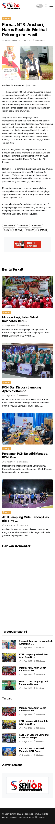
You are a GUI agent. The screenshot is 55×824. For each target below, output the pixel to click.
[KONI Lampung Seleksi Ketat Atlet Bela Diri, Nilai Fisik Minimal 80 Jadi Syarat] (9, 657)
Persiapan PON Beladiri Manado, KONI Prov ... (31, 750)
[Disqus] (27, 584)
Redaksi (13, 817)
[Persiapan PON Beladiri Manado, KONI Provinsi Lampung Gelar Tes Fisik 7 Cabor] (9, 751)
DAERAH (43, 230)
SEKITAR (18, 230)
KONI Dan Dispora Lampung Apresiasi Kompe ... (21, 389)
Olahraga (6, 18)
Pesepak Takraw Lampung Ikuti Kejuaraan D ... (35, 642)
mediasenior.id (11, 40)
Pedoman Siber (26, 817)
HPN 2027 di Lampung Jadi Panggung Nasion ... (33, 683)
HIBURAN (37, 225)
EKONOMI (24, 225)
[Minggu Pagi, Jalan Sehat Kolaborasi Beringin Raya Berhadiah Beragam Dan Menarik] (9, 670)
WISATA (30, 230)
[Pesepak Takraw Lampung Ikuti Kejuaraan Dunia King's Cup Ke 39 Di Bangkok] (9, 644)
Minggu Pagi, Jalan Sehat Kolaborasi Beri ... (20, 319)
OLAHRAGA (10, 225)
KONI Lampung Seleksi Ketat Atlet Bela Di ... (34, 655)
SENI (7, 230)
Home (5, 817)
